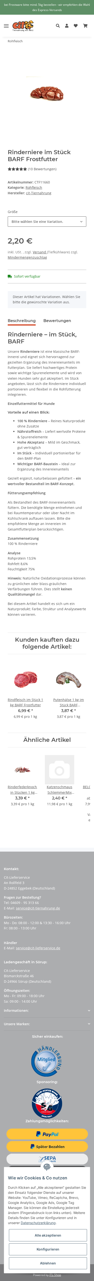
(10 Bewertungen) (42, 169)
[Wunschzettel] (75, 26)
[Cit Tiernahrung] (23, 26)
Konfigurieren (48, 1249)
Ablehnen (48, 1263)
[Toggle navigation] (6, 22)
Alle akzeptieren (48, 1235)
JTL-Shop (55, 1275)
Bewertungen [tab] (57, 320)
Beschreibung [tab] (22, 320)
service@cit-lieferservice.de (38, 948)
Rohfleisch (34, 187)
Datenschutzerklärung (38, 1223)
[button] (59, 26)
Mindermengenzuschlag (27, 257)
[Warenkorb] (85, 26)
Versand (40, 252)
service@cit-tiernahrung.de (38, 908)
